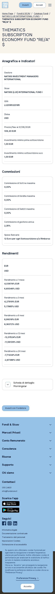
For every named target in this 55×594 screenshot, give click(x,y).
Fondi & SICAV (23, 13)
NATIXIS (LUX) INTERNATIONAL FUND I (21, 16)
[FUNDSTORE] (5, 5)
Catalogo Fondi (41, 13)
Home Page (7, 13)
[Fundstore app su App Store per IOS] (27, 503)
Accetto (27, 586)
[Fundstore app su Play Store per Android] (27, 510)
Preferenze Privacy (26, 578)
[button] (50, 5)
